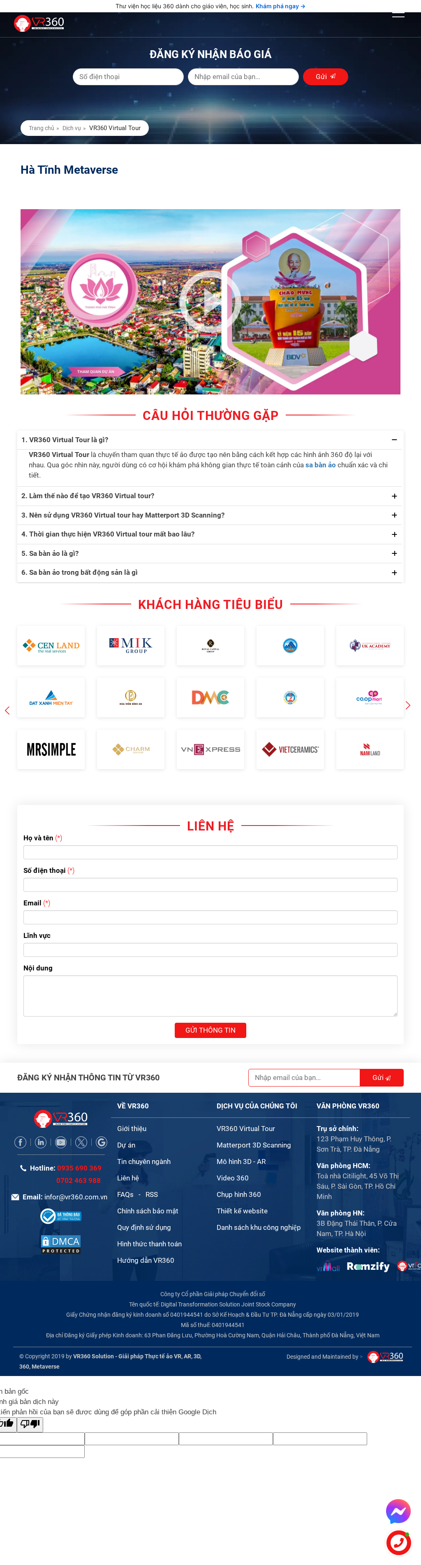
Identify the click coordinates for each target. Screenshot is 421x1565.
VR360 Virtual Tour (246, 1111)
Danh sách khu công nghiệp (259, 1210)
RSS (152, 1177)
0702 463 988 (78, 1163)
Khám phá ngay (280, 5)
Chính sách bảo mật (147, 1193)
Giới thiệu (131, 1111)
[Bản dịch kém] (30, 1407)
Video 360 (233, 1161)
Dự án (126, 1128)
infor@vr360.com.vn (75, 1179)
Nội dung (38, 951)
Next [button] (408, 697)
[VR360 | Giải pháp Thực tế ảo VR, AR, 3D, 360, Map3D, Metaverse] (60, 1226)
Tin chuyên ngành (144, 1144)
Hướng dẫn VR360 (145, 1243)
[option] (51, 683)
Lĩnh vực (37, 918)
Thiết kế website (242, 1193)
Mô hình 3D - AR (241, 1144)
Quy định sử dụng (144, 1210)
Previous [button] (7, 693)
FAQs (125, 1177)
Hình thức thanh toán (149, 1226)
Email (32, 886)
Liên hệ (128, 1161)
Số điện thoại (44, 853)
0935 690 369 (79, 1151)
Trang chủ (41, 128)
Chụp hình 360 (239, 1177)
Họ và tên (38, 820)
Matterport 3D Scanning (254, 1128)
